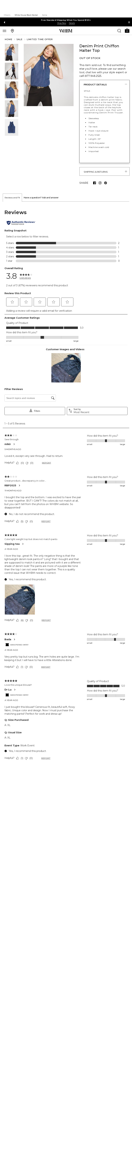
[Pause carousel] (129, 22)
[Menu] (4, 30)
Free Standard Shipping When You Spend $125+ (66, 20)
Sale (19, 39)
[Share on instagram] (100, 183)
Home (8, 39)
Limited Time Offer (40, 39)
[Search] (119, 31)
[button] (127, 30)
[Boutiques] (12, 31)
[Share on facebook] (94, 183)
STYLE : (87, 91)
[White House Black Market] (65, 31)
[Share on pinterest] (105, 183)
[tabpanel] (66, 485)
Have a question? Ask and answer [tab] (41, 197)
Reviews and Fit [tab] (12, 197)
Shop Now (61, 23)
